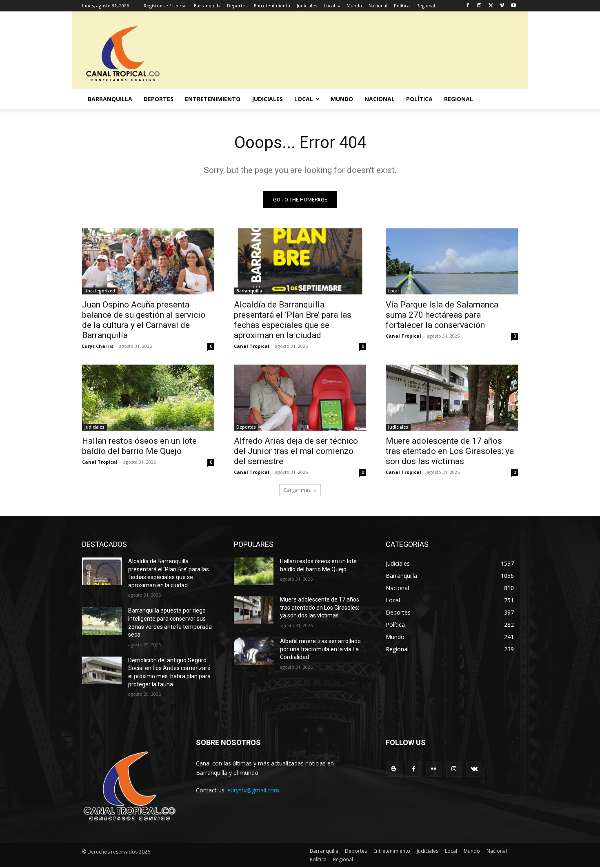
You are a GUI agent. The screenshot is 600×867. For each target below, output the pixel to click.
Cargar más (297, 490)
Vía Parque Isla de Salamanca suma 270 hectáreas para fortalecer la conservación (442, 315)
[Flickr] (434, 769)
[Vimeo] (502, 6)
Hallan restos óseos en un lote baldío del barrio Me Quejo (139, 446)
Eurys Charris (97, 346)
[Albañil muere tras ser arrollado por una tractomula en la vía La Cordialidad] (253, 651)
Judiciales (94, 427)
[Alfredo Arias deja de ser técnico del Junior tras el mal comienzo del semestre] (300, 398)
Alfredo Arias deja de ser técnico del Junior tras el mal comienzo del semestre (296, 451)
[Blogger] (394, 769)
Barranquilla (249, 291)
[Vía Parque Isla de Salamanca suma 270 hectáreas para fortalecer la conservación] (452, 261)
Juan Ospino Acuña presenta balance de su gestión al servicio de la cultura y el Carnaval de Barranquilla (143, 320)
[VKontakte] (474, 769)
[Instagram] (479, 6)
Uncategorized (99, 291)
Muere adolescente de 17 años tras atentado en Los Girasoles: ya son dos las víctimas (450, 451)
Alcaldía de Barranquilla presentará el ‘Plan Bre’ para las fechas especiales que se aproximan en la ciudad (292, 320)
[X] (491, 6)
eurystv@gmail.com (253, 790)
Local (393, 291)
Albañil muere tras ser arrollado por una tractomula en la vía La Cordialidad (320, 649)
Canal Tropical (251, 346)
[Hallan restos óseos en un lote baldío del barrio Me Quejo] (148, 398)
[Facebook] (468, 6)
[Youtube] (513, 6)
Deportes (246, 427)
